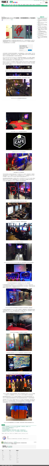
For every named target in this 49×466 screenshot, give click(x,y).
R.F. (7, 437)
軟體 (2, 458)
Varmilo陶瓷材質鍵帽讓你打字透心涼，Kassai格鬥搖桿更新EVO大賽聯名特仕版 (42, 31)
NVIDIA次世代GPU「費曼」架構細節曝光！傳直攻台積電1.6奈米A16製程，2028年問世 (42, 27)
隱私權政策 (6, 465)
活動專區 (30, 4)
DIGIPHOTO (41, 0)
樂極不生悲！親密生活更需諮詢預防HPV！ (8, 427)
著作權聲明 (9, 465)
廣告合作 (12, 465)
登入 (43, 1)
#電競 (5, 433)
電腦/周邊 (24, 4)
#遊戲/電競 (16, 433)
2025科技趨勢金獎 (38, 4)
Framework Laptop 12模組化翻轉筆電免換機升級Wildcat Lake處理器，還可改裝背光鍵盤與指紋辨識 (42, 37)
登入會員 (9, 446)
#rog (13, 433)
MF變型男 (43, 0)
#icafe (27, 433)
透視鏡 (46, 0)
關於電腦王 (3, 465)
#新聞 (10, 433)
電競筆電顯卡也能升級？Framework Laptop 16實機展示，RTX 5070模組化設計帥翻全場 (42, 18)
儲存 (16, 4)
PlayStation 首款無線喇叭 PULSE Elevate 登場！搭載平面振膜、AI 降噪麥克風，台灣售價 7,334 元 (16, 426)
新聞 (2, 4)
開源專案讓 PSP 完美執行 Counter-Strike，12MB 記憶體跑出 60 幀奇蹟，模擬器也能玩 (14, 431)
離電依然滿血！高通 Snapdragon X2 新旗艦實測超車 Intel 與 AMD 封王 (42, 23)
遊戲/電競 (27, 4)
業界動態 (33, 4)
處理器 (7, 4)
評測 (4, 4)
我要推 (35, 442)
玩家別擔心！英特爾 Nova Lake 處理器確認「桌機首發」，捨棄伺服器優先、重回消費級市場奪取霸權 (42, 29)
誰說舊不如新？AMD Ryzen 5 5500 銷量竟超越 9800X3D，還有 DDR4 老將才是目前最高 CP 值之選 (42, 25)
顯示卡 (12, 4)
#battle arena (23, 433)
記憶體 (14, 4)
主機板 (9, 4)
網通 (21, 4)
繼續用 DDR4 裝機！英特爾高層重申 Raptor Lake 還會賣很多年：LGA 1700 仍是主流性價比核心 (42, 21)
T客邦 (34, 0)
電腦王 (5, 2)
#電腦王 (3, 433)
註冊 (44, 1)
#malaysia (20, 433)
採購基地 (38, 0)
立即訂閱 (30, 50)
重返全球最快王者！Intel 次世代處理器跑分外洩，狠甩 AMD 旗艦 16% (42, 35)
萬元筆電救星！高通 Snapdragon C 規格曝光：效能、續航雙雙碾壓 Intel (42, 33)
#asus (8, 433)
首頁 (2, 16)
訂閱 (46, 1)
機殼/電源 (19, 4)
